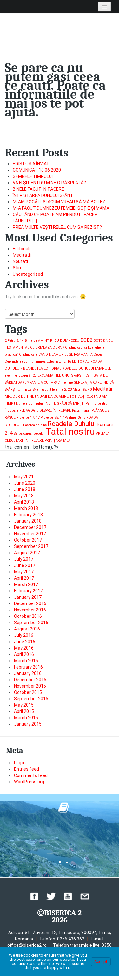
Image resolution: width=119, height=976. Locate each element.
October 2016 (28, 616)
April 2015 (24, 711)
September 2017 (31, 546)
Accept (100, 961)
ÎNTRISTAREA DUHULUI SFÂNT (43, 195)
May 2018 (24, 495)
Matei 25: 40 (82, 389)
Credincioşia (28, 355)
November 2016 (30, 609)
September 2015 (31, 698)
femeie (68, 382)
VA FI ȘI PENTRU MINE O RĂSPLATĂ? (49, 182)
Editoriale (22, 248)
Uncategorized (28, 274)
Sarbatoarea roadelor (29, 434)
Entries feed (26, 769)
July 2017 (23, 559)
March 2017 (26, 584)
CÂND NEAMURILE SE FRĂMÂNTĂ (65, 355)
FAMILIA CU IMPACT (46, 382)
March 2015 (26, 717)
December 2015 (30, 679)
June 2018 (24, 489)
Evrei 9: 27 (28, 375)
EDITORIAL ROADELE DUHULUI (69, 368)
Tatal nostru (70, 431)
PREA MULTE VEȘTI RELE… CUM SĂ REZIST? (57, 227)
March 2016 (26, 660)
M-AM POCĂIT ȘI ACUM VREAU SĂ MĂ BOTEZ (59, 201)
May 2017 (24, 571)
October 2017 (28, 540)
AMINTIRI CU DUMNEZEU (58, 341)
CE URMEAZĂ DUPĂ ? (47, 348)
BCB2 (86, 340)
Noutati (20, 261)
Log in (20, 762)
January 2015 (28, 724)
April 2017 (24, 578)
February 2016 (28, 666)
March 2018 (26, 508)
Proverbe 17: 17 (28, 417)
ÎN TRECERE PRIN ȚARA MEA (47, 441)
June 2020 (24, 482)
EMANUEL (103, 368)
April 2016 (24, 654)
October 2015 (28, 692)
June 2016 (24, 641)
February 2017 (28, 590)
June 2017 (24, 565)
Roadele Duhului (72, 424)
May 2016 (24, 647)
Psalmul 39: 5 (75, 417)
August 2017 (27, 552)
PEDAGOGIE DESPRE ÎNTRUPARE (45, 410)
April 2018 (24, 501)
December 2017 (30, 527)
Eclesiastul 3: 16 (59, 361)
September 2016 (31, 622)
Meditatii (22, 255)
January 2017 (28, 597)
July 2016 (23, 635)
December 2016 (30, 603)
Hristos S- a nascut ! (36, 389)
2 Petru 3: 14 (14, 341)
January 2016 (28, 673)
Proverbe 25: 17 (52, 417)
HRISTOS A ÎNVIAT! (31, 163)
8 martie (31, 341)
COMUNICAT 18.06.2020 (37, 170)
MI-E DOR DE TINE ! (20, 396)
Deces (98, 355)
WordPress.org (29, 781)
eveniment (12, 375)
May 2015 (24, 705)
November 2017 (30, 533)
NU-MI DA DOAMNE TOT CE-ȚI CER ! (66, 396)
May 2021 (24, 476)
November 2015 (30, 686)
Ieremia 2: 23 (62, 389)
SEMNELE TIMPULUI (33, 176)
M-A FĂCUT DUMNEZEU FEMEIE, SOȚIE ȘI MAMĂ (61, 208)
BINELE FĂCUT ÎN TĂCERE (38, 189)
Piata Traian (81, 410)
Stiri (17, 267)
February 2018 (28, 514)
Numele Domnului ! (30, 403)
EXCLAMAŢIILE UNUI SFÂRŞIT (60, 375)
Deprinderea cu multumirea (25, 361)
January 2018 (28, 521)
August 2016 (27, 628)
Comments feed (31, 775)
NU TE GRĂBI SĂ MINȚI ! (65, 403)
